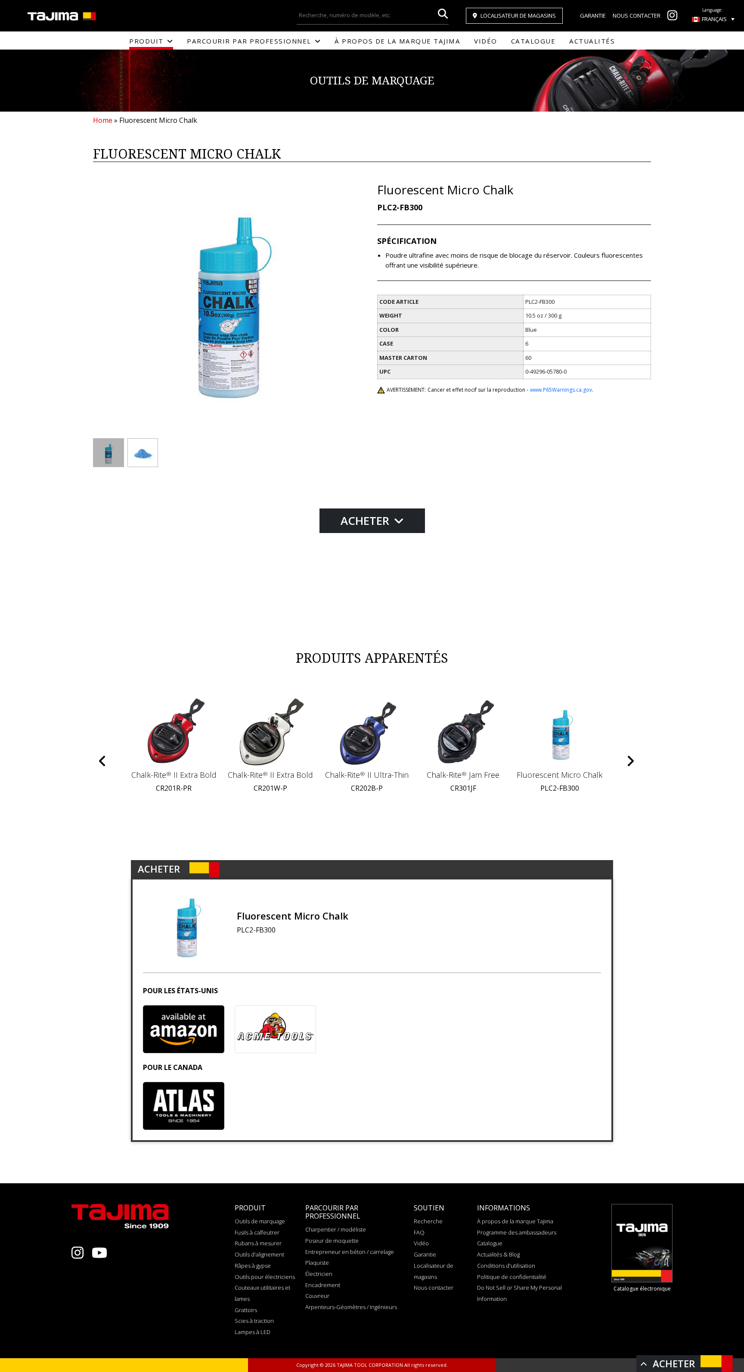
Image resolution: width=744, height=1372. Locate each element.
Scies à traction (254, 1321)
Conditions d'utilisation (506, 1265)
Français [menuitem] (714, 19)
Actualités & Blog (498, 1254)
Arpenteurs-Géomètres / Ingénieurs (351, 1307)
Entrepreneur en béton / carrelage (349, 1252)
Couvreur (317, 1296)
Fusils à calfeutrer (257, 1232)
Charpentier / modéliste (335, 1229)
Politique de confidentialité (511, 1277)
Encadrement (322, 1285)
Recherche (428, 1221)
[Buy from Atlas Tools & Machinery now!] (183, 1106)
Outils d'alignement (259, 1254)
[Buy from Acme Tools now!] (275, 1029)
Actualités (592, 41)
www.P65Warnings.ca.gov (561, 389)
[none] (713, 19)
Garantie (593, 15)
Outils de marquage (260, 1221)
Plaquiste (317, 1262)
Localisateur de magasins (518, 15)
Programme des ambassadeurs (516, 1232)
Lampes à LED (252, 1332)
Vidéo (485, 41)
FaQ (419, 1232)
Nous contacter (636, 15)
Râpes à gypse (253, 1265)
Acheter (366, 520)
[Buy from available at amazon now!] (183, 1029)
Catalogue (533, 41)
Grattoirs (246, 1310)
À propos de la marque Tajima (397, 41)
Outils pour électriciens (265, 1277)
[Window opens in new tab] (672, 17)
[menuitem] (713, 19)
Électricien (318, 1274)
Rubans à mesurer (258, 1243)
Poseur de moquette (332, 1240)
